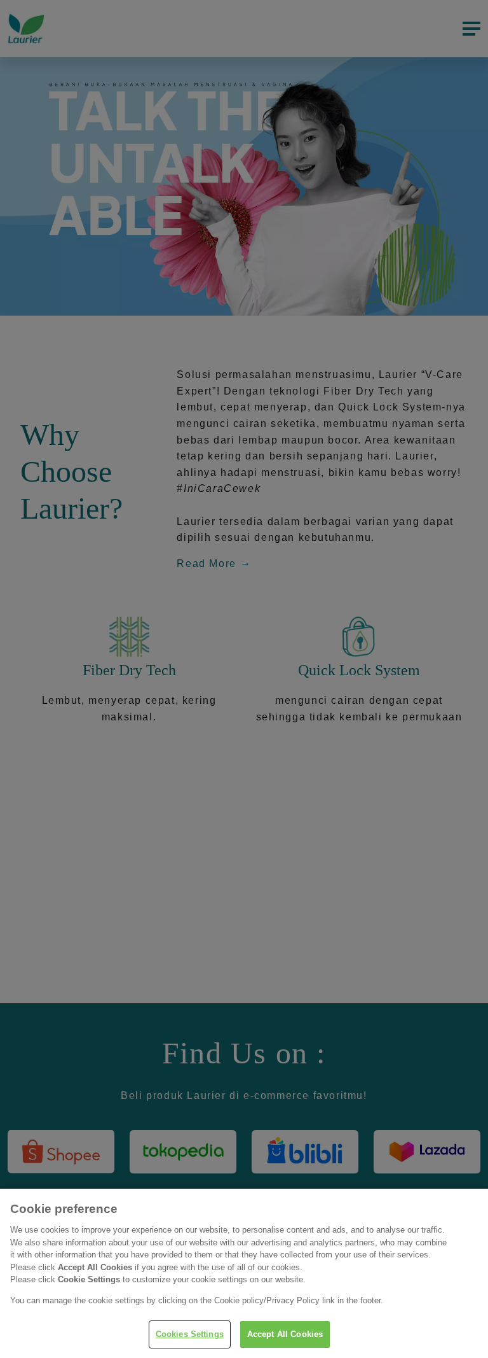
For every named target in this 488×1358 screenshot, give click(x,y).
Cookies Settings (190, 1334)
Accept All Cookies (285, 1334)
